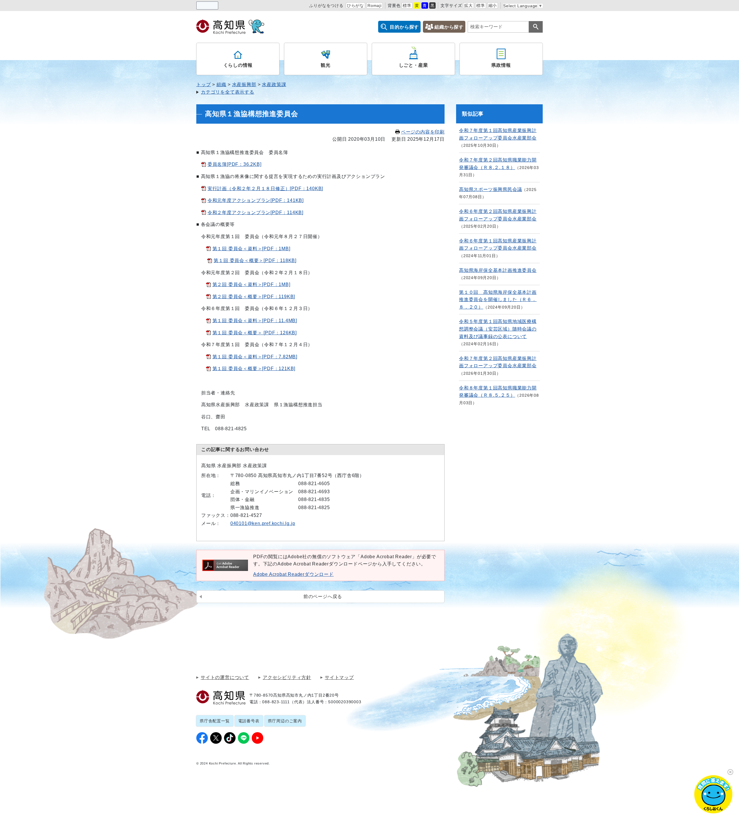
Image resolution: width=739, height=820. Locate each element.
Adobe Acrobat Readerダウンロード (293, 574)
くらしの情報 (238, 65)
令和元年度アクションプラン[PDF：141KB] (256, 200)
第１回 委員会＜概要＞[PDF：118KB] (255, 260)
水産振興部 (244, 84)
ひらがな (355, 5)
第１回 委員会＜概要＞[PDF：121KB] (254, 368)
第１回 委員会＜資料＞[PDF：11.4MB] (254, 320)
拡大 (468, 5)
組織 (221, 84)
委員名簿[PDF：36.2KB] (235, 164)
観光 (326, 65)
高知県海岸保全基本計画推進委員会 (498, 270)
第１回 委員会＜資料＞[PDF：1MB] (251, 248)
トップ (203, 84)
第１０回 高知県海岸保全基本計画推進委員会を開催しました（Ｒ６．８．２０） (498, 299)
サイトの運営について (225, 677)
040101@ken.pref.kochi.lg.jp (262, 523)
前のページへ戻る (322, 596)
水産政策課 (274, 84)
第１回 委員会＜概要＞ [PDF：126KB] (254, 332)
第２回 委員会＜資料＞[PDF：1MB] (251, 284)
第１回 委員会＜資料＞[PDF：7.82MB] (254, 356)
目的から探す (404, 27)
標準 (407, 5)
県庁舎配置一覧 (215, 721)
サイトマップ (339, 677)
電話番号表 (249, 721)
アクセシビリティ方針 (287, 677)
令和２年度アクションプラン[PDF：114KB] (255, 212)
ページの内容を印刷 (423, 131)
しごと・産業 (413, 65)
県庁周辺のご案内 (285, 721)
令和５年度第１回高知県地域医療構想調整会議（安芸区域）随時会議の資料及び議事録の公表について (498, 329)
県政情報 (501, 65)
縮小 (492, 5)
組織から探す (449, 27)
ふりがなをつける (326, 5)
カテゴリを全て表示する (227, 92)
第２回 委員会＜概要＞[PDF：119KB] (253, 296)
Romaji (374, 5)
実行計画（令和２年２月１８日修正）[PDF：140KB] (265, 188)
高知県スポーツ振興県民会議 (490, 189)
